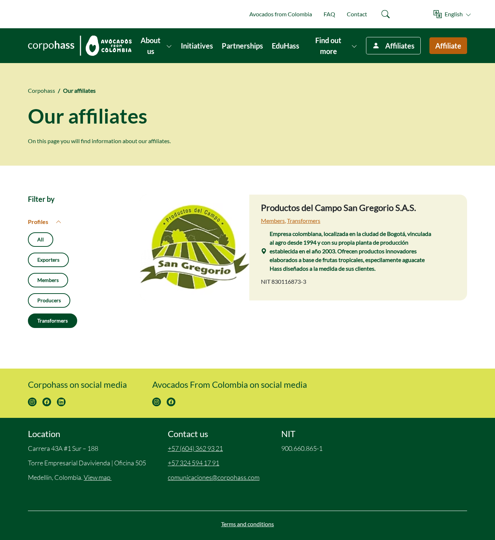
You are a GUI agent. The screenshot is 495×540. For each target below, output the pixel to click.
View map (98, 477)
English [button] (454, 14)
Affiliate (448, 45)
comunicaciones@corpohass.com (213, 477)
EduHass (285, 45)
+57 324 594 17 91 (193, 463)
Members (48, 280)
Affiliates (400, 45)
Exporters (48, 260)
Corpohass (41, 90)
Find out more (328, 45)
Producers (49, 300)
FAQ (329, 14)
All (40, 239)
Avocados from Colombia (280, 14)
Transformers (52, 320)
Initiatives (197, 45)
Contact (357, 14)
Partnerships (242, 45)
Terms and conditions (247, 523)
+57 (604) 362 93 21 (195, 448)
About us (151, 45)
